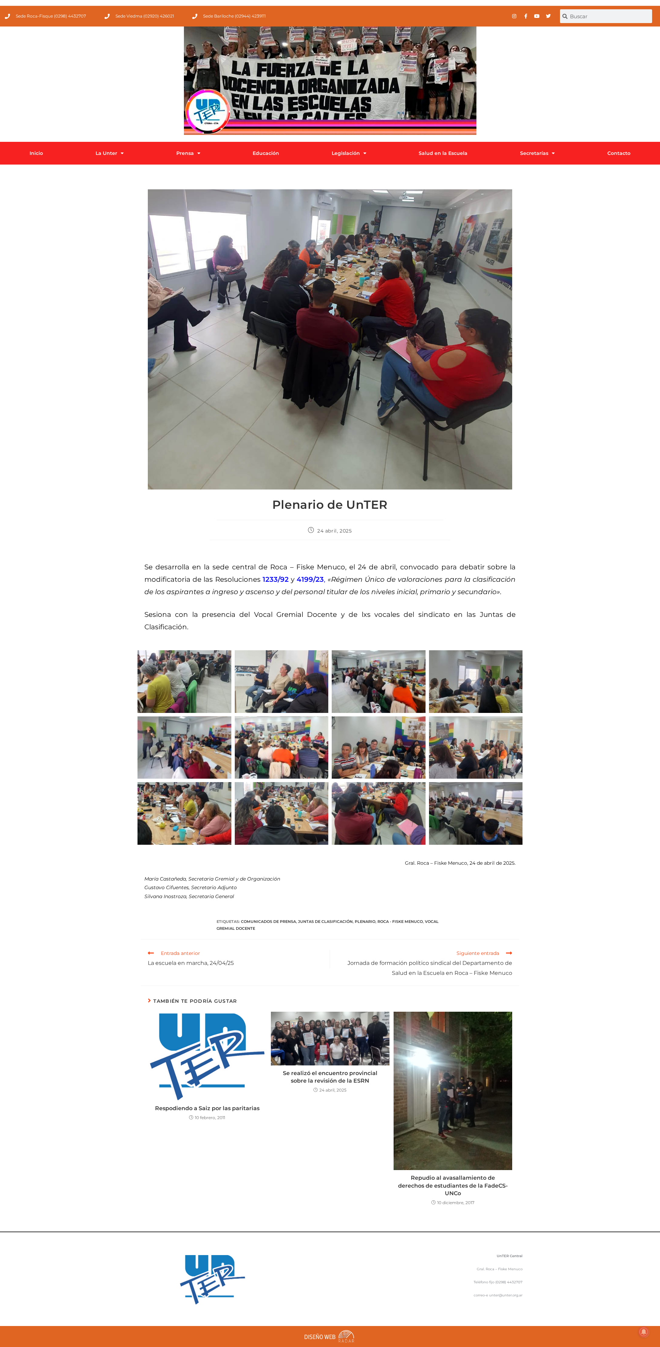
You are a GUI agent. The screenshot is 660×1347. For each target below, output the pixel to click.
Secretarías (534, 153)
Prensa (185, 153)
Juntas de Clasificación (325, 921)
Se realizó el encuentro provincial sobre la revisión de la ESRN (330, 1077)
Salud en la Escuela (443, 153)
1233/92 (276, 579)
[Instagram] (514, 16)
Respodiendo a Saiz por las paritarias (207, 1108)
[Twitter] (548, 16)
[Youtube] (537, 16)
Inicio (36, 153)
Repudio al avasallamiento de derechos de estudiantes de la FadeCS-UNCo (453, 1186)
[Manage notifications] (643, 1331)
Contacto (618, 153)
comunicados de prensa (268, 921)
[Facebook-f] (525, 16)
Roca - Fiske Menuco (400, 921)
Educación (266, 153)
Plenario (365, 921)
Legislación (346, 153)
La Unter (106, 153)
